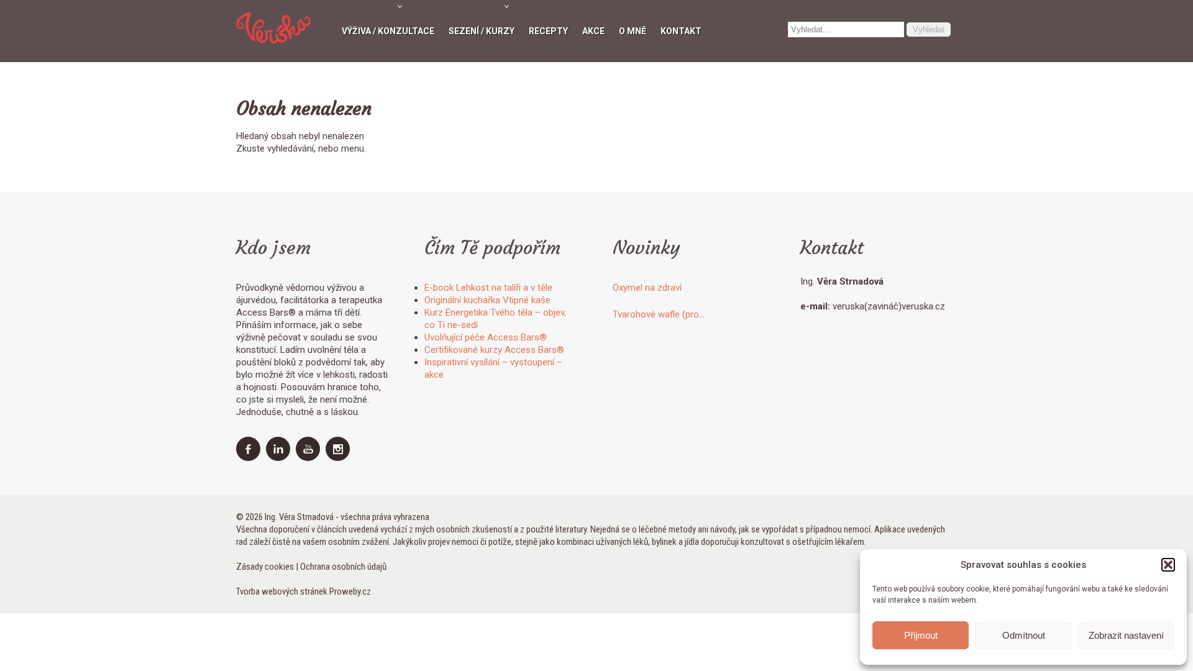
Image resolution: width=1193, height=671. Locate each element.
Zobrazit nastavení (1126, 635)
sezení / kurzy (481, 31)
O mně (632, 31)
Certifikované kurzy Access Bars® (494, 349)
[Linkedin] (279, 457)
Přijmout (921, 635)
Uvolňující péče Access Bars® (485, 337)
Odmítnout (1023, 635)
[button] (1168, 565)
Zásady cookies (265, 566)
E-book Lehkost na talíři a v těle (488, 287)
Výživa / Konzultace (388, 31)
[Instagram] (339, 457)
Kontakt (681, 31)
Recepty (548, 31)
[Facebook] (249, 457)
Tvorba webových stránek (281, 591)
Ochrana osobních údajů (343, 566)
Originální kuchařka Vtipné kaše (487, 300)
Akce (593, 31)
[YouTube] (309, 457)
